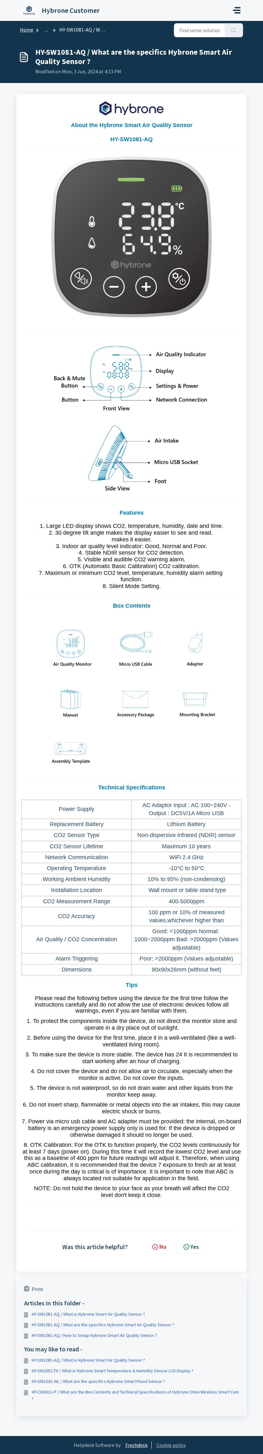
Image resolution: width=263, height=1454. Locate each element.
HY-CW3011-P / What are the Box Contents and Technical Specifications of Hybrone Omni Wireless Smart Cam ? (135, 1395)
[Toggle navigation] (236, 10)
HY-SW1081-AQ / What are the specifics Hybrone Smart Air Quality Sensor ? (103, 1325)
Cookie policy (171, 1445)
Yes (195, 1246)
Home (26, 29)
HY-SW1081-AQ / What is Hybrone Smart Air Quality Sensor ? (88, 1314)
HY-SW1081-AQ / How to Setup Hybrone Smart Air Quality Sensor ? (94, 1335)
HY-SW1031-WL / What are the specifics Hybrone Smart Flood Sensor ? (98, 1381)
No (162, 1246)
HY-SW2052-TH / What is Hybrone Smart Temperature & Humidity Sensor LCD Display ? (112, 1371)
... (46, 29)
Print (37, 1289)
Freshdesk (136, 1445)
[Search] (234, 30)
